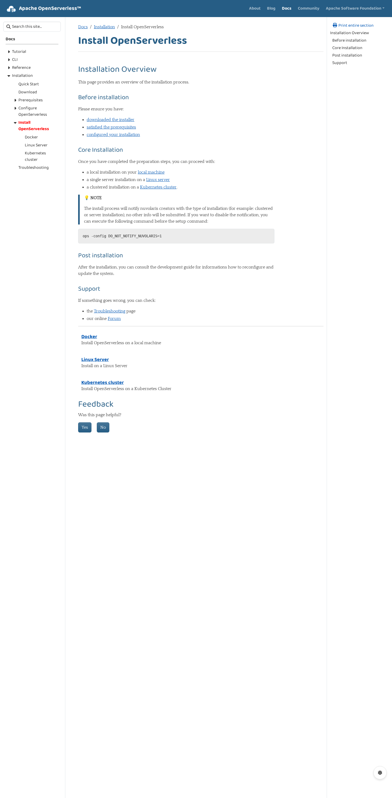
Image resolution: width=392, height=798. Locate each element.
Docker (89, 337)
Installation (104, 27)
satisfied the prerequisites (111, 127)
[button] (355, 8)
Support (339, 63)
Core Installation (347, 48)
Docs (83, 27)
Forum (114, 318)
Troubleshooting (109, 311)
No (103, 427)
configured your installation (113, 134)
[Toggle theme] (380, 772)
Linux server (158, 179)
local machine (151, 172)
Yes (85, 427)
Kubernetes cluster (158, 187)
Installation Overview (349, 33)
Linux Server (95, 360)
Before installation (349, 40)
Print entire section (356, 25)
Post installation (347, 55)
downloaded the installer (110, 119)
